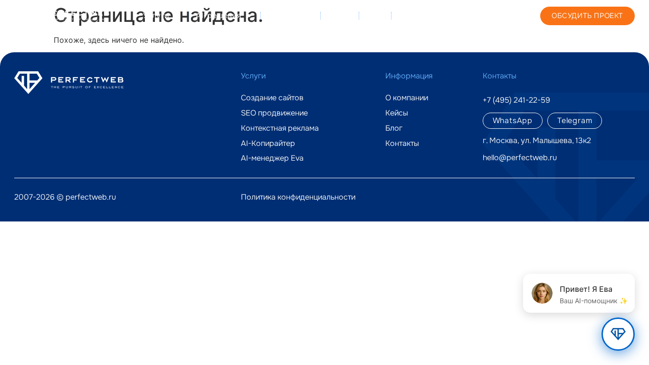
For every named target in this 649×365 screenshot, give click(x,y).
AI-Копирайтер (268, 143)
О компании (290, 15)
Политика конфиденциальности (298, 197)
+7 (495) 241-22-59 (487, 15)
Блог (375, 15)
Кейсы (339, 15)
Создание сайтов (272, 98)
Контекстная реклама (280, 128)
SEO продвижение (274, 113)
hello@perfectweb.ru (520, 158)
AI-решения (218, 15)
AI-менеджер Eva (272, 158)
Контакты (417, 15)
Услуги (156, 15)
